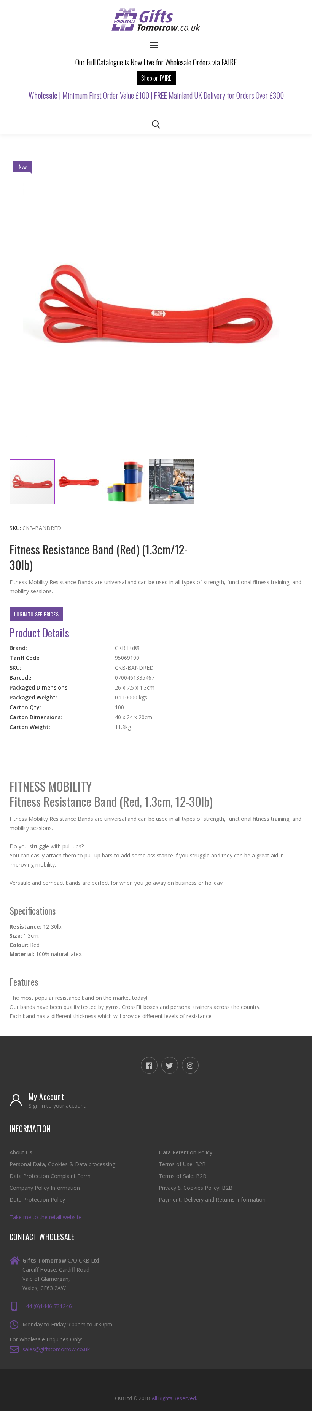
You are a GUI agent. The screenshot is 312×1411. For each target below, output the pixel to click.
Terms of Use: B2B (182, 1164)
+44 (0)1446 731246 (47, 1306)
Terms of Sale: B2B (183, 1176)
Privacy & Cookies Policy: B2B (195, 1187)
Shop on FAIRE (156, 78)
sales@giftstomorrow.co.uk (56, 1349)
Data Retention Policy (185, 1152)
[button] (79, 481)
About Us (21, 1152)
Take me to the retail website (46, 1217)
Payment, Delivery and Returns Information (212, 1199)
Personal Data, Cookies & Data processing (62, 1164)
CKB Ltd (123, 1398)
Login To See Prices (36, 614)
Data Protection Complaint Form (50, 1176)
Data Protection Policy (37, 1199)
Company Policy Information (45, 1187)
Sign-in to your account (57, 1106)
